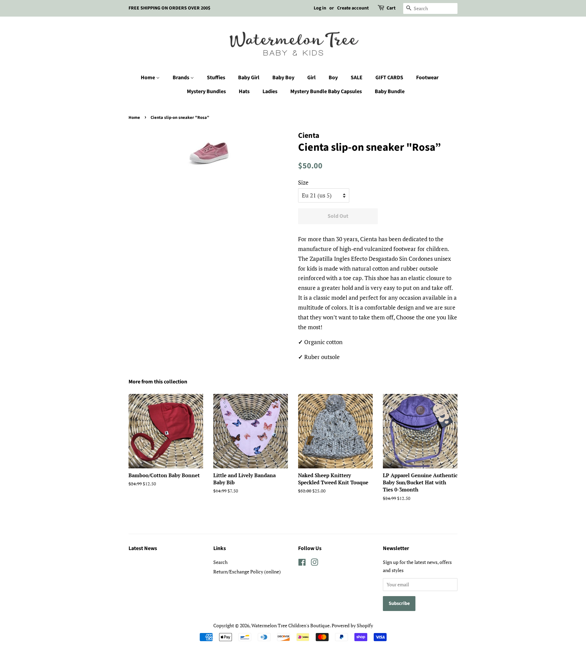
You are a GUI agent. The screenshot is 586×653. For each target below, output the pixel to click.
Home (148, 77)
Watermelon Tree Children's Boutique (290, 625)
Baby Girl (248, 77)
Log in (320, 8)
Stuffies (216, 77)
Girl (311, 77)
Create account (353, 8)
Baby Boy (283, 77)
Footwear (427, 77)
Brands (181, 77)
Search (220, 562)
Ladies (269, 91)
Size (303, 182)
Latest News (143, 548)
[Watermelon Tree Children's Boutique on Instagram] (314, 563)
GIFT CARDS (389, 77)
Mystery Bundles (206, 91)
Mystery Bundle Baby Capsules (326, 91)
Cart (391, 8)
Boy (333, 77)
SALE (357, 77)
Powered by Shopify (352, 625)
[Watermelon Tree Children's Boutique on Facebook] (302, 563)
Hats (244, 91)
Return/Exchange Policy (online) (247, 571)
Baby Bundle (390, 91)
